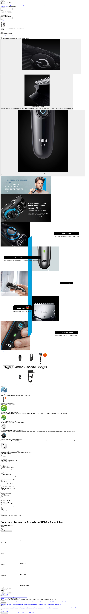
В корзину (10, 33)
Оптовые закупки (18, 608)
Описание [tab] (3, 35)
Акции (2, 5)
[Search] (2, 10)
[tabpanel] (44, 245)
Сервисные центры (58, 604)
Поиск (2, 16)
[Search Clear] (1, 10)
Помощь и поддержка (42, 5)
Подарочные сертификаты (9, 5)
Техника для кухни (36, 601)
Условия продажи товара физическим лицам (19, 606)
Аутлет (63, 601)
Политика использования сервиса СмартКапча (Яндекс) (45, 608)
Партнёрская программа (27, 608)
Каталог (2, 7)
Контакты (7, 606)
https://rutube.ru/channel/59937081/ (19, 597)
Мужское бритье (4, 601)
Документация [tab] (15, 35)
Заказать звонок (12, 6)
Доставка (36, 5)
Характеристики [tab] (8, 35)
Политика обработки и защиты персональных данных (41, 606)
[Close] (1, 609)
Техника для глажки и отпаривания (24, 601)
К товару (2, 20)
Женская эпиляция (12, 601)
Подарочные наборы (57, 601)
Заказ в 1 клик (4, 33)
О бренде (28, 5)
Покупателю (3, 603)
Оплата (32, 5)
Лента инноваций (8, 604)
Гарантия (35, 604)
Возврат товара (40, 604)
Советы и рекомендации (20, 5)
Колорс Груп (3, 598)
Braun (2, 605)
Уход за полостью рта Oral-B (46, 601)
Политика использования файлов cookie (62, 606)
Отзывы (31, 604)
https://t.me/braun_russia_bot (6, 597)
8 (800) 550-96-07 (4, 6)
